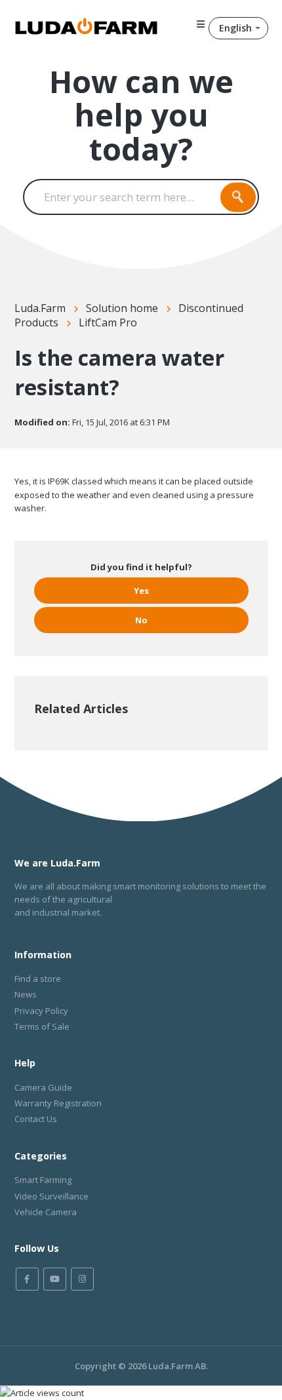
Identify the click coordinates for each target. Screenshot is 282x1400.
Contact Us (35, 1119)
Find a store (37, 978)
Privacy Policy (41, 1011)
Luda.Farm (40, 308)
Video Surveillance (51, 1196)
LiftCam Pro (108, 322)
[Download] (116, 705)
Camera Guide (43, 1087)
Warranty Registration (58, 1103)
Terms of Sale (42, 1026)
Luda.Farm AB (177, 1366)
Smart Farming (42, 1180)
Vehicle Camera (45, 1212)
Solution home (122, 308)
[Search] (238, 197)
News (25, 994)
